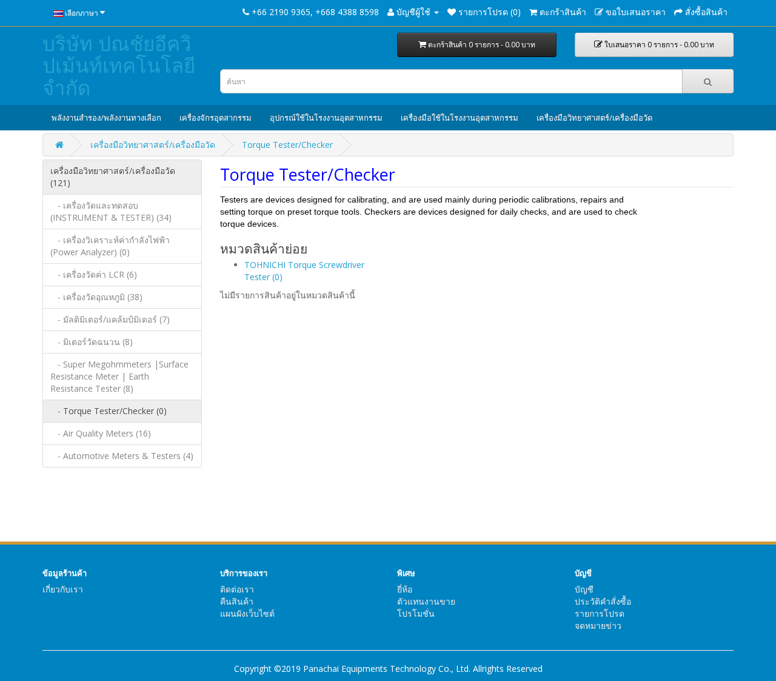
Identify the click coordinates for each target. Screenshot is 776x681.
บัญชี (584, 589)
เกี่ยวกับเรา (62, 589)
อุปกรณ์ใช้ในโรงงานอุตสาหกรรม (326, 117)
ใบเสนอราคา (658, 44)
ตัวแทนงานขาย (426, 601)
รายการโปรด (599, 613)
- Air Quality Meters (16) (100, 433)
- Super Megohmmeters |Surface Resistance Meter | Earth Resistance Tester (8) (119, 376)
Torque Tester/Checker (287, 144)
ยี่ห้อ (404, 589)
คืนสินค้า (236, 601)
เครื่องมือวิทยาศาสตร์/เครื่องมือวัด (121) (112, 177)
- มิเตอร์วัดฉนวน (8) (91, 341)
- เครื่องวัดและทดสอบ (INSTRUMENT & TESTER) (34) (111, 211)
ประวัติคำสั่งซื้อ (603, 601)
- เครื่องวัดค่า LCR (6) (93, 274)
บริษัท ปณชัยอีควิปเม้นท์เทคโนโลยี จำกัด (118, 65)
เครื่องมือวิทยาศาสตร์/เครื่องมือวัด (594, 117)
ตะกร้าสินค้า (480, 44)
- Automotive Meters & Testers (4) (121, 455)
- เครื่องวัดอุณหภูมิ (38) (96, 297)
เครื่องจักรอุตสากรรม (215, 117)
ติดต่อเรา (237, 589)
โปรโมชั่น (416, 613)
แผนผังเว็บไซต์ (247, 613)
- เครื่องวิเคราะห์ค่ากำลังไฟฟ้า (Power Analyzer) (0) (110, 246)
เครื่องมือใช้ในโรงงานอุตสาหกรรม (459, 117)
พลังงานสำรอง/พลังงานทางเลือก (106, 117)
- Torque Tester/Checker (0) (108, 411)
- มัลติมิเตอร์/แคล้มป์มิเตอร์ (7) (110, 319)
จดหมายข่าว (598, 625)
